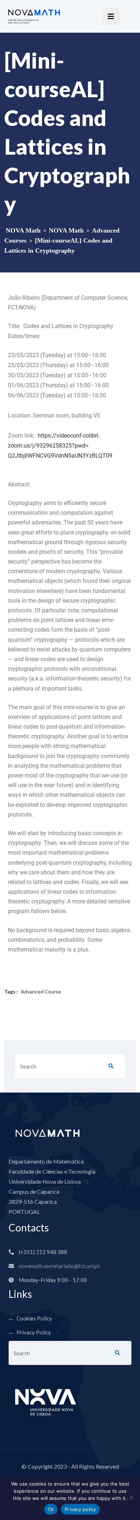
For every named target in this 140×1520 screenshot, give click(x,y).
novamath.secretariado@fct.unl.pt (59, 1266)
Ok (51, 1509)
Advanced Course (41, 991)
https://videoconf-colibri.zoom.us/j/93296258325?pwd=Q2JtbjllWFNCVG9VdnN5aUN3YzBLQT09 (60, 445)
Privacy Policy (34, 1332)
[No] (131, 1497)
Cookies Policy (34, 1318)
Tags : (11, 991)
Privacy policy (80, 1509)
